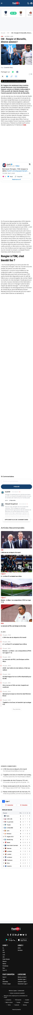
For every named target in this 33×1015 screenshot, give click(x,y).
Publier (16, 486)
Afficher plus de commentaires (16, 519)
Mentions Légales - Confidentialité (16, 990)
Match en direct (9, 1002)
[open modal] (31, 3)
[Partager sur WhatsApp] (12, 72)
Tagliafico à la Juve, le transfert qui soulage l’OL (17, 703)
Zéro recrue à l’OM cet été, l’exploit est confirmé (16, 686)
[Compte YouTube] (21, 935)
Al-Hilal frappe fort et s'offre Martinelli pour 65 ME (17, 677)
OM (2, 36)
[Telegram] (7, 76)
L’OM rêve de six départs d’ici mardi (14, 637)
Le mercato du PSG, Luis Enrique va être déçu (16, 660)
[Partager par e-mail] (16, 76)
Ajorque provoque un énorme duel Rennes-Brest (17, 695)
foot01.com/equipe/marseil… (17, 171)
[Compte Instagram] (13, 935)
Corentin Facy (8, 67)
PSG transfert (18, 999)
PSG (2, 623)
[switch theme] (28, 3)
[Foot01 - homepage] (16, 3)
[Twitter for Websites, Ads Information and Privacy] (29, 173)
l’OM (24, 125)
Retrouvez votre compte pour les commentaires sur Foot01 (15, 996)
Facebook (16, 1005)
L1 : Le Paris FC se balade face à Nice (15, 644)
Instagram (26, 1002)
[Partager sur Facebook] (17, 72)
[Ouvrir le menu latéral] (2, 3)
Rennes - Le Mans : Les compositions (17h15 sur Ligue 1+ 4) (17, 652)
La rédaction (8, 999)
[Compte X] (8, 935)
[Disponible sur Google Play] (10, 939)
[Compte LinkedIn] (16, 935)
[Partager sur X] (2, 76)
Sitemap (25, 1005)
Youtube (18, 1002)
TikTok (9, 1005)
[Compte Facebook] (11, 935)
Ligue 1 (3, 574)
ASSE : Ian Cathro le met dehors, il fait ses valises (16, 669)
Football (27, 999)
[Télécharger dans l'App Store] (22, 939)
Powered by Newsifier (16, 1009)
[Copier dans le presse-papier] (11, 76)
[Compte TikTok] (18, 935)
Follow (17, 166)
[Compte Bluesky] (23, 935)
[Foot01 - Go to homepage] (16, 929)
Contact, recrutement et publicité (17, 993)
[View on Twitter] (30, 165)
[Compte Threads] (26, 935)
